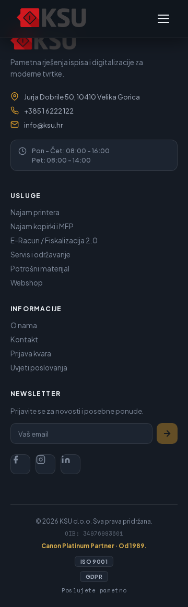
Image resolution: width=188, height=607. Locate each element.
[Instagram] (45, 464)
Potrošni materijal (39, 268)
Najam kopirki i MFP (42, 226)
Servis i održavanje (40, 254)
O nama (23, 325)
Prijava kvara (30, 353)
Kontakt (24, 339)
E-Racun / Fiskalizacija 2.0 (54, 240)
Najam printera (35, 212)
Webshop (26, 282)
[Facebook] (20, 464)
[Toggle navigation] (163, 19)
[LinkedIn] (70, 464)
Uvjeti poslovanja (38, 367)
